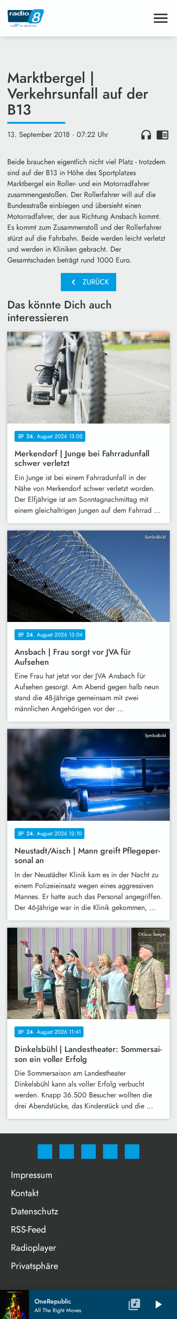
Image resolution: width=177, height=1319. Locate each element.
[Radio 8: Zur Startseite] (77, 18)
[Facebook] (45, 1151)
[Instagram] (66, 1151)
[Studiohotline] (110, 1151)
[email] (132, 1151)
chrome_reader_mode (162, 134)
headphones (146, 134)
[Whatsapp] (88, 1151)
